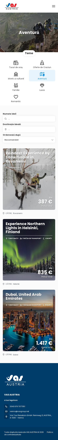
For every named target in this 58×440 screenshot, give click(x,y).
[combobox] (29, 129)
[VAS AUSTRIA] (15, 380)
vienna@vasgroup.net (19, 411)
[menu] (54, 6)
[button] (29, 140)
